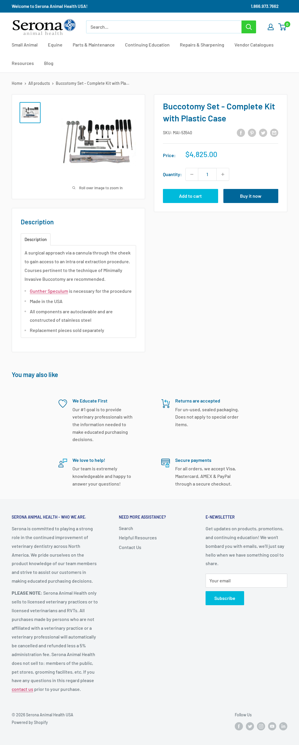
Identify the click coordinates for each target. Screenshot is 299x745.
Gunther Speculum (49, 291)
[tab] (36, 239)
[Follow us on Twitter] (250, 726)
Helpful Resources (138, 537)
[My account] (271, 27)
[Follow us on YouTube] (272, 726)
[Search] (248, 26)
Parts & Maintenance (94, 44)
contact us (22, 689)
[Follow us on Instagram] (261, 726)
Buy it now (250, 196)
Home (17, 83)
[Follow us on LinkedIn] (283, 726)
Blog (48, 63)
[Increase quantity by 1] (223, 174)
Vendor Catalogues (254, 44)
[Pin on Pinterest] (252, 132)
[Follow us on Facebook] (239, 726)
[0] (282, 26)
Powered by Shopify (30, 722)
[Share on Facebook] (241, 132)
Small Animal (25, 44)
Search (126, 528)
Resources (23, 63)
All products (39, 83)
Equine (55, 44)
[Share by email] (274, 132)
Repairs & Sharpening (202, 44)
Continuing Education (147, 44)
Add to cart (190, 196)
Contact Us (130, 547)
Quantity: (172, 174)
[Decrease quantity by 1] (192, 174)
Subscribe (224, 598)
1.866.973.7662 (265, 6)
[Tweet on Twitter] (263, 132)
